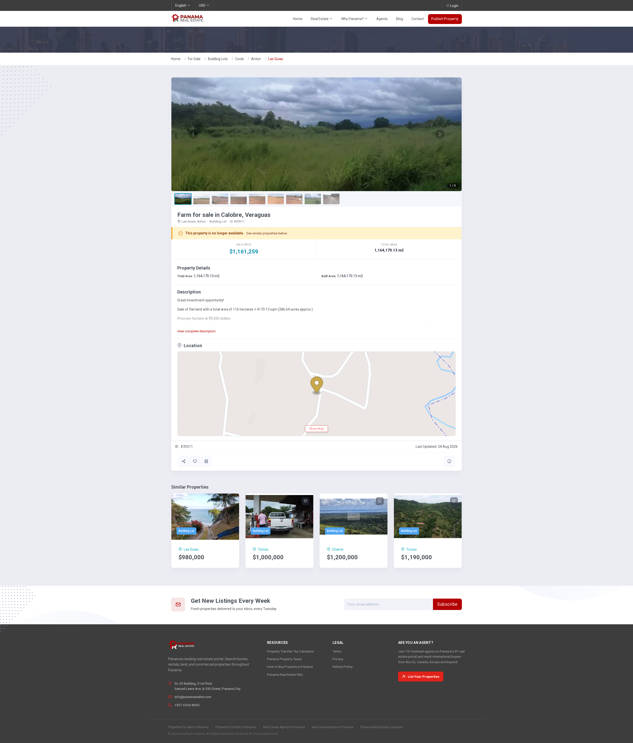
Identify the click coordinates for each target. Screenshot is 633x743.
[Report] (449, 461)
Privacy (338, 659)
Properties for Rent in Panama (235, 727)
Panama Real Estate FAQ (285, 674)
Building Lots (218, 59)
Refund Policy (343, 667)
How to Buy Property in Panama (290, 667)
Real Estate (320, 19)
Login (454, 6)
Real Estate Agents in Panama (284, 727)
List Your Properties (423, 676)
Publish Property (445, 19)
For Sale (194, 59)
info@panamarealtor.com (193, 697)
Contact (417, 19)
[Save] (195, 461)
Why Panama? (352, 19)
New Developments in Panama (333, 727)
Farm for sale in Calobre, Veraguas (224, 214)
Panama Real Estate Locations (382, 727)
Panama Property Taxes (284, 659)
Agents (382, 19)
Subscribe (447, 604)
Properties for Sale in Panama (188, 727)
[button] (193, 134)
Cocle (239, 59)
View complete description (196, 331)
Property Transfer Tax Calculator (290, 651)
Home (297, 19)
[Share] (184, 461)
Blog (399, 19)
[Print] (206, 461)
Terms (337, 651)
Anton (256, 59)
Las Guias (275, 59)
